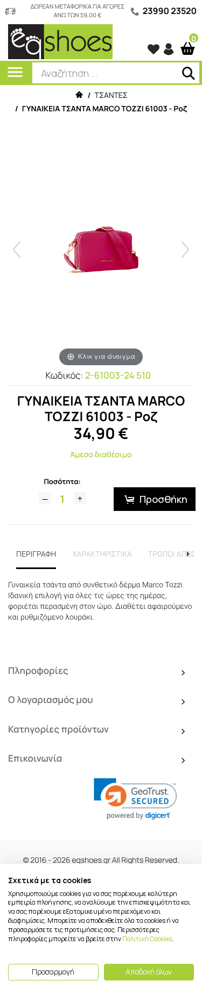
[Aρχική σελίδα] (79, 95)
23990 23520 (170, 11)
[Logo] (60, 41)
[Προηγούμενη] (16, 249)
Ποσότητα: (62, 481)
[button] (135, 799)
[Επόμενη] (185, 249)
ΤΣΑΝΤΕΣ (111, 95)
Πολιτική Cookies (147, 938)
